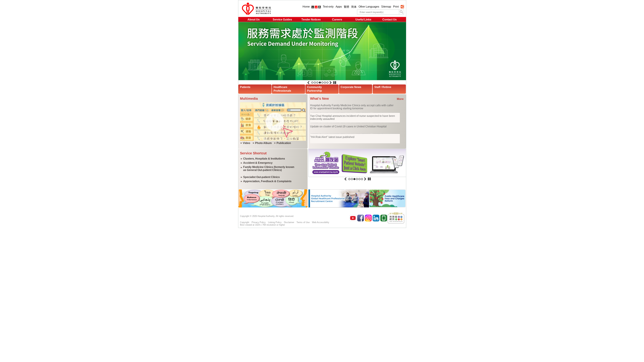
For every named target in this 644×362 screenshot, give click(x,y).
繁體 (346, 6)
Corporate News (351, 87)
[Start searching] (401, 12)
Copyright (244, 222)
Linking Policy (275, 222)
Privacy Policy (259, 222)
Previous (308, 82)
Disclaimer (289, 222)
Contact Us (389, 19)
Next (331, 82)
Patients (245, 87)
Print (396, 6)
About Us (254, 19)
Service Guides (282, 19)
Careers (337, 19)
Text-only (328, 6)
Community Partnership (314, 89)
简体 (354, 6)
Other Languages (369, 6)
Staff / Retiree (382, 87)
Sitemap (386, 6)
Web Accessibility (320, 222)
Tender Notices (311, 19)
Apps (339, 6)
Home (306, 6)
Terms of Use (303, 222)
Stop (334, 82)
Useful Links (363, 19)
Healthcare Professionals (282, 89)
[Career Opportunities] (338, 206)
